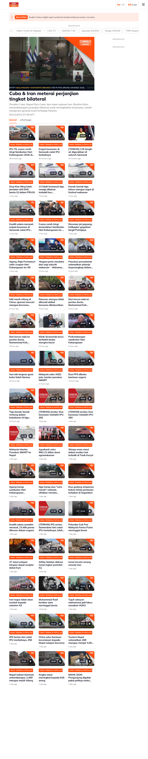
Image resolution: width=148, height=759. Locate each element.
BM (118, 4)
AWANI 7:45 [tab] (68, 30)
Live (134, 4)
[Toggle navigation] (143, 4)
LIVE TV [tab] (51, 30)
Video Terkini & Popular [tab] (28, 30)
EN (123, 4)
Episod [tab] (13, 119)
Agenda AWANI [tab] (90, 30)
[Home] (13, 4)
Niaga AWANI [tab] (112, 30)
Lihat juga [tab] (25, 119)
